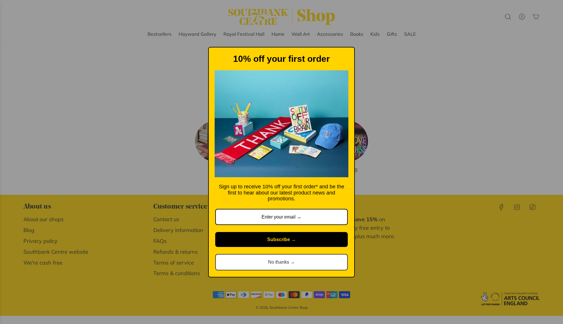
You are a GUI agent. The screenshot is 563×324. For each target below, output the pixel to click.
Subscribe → (281, 239)
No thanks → (281, 262)
